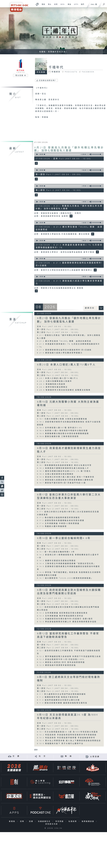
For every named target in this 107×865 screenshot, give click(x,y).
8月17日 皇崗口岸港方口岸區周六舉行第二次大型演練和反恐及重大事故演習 (69, 496)
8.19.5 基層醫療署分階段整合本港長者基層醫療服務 (63, 434)
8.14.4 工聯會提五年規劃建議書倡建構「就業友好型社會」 (66, 564)
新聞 (55, 5)
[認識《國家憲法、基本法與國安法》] (40, 796)
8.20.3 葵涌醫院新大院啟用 (51, 384)
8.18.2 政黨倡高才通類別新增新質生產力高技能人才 (63, 468)
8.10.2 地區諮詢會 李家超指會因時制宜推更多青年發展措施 (67, 735)
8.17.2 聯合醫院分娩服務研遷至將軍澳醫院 (58, 518)
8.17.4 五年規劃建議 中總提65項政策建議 (59, 523)
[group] (90, 154)
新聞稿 (12, 821)
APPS (75, 5)
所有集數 (41, 72)
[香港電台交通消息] (9, 756)
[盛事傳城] (92, 796)
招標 (31, 821)
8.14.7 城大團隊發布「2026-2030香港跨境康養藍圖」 (65, 578)
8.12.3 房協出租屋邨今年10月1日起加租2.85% (60, 659)
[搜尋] (103, 3)
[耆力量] (66, 796)
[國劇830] (14, 781)
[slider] (96, 154)
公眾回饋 (95, 757)
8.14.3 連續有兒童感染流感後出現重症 (56, 561)
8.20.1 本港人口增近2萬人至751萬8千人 (57, 378)
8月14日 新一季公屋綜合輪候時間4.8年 (64, 538)
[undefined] (37, 4)
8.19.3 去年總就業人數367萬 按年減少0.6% (59, 428)
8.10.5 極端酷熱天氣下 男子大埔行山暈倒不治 (60, 744)
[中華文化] (14, 796)
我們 (81, 5)
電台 (48, 5)
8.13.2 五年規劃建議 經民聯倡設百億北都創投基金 (62, 613)
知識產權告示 (45, 821)
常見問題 (60, 821)
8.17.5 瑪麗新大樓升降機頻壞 (52, 526)
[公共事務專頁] (66, 781)
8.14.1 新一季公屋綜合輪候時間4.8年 (56, 552)
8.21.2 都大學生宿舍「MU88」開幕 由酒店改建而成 (64, 341)
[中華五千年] (66, 810)
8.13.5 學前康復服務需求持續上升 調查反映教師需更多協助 (67, 622)
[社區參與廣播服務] (92, 781)
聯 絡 (68, 756)
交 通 (16, 756)
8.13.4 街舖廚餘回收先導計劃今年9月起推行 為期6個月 (65, 619)
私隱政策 (73, 821)
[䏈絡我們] (62, 756)
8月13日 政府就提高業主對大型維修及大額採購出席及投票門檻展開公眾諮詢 (69, 592)
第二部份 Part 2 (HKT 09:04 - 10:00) (58, 332)
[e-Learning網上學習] (40, 781)
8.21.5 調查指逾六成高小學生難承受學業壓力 (60, 353)
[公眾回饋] (87, 757)
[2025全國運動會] (14, 767)
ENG (92, 4)
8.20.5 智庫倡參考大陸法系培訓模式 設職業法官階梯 (63, 390)
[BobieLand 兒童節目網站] (92, 767)
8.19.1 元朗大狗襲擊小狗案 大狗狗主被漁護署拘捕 (62, 419)
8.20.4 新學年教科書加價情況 (52, 387)
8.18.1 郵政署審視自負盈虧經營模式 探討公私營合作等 (64, 465)
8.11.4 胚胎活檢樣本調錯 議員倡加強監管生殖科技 (62, 703)
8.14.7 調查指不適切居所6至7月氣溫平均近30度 (61, 483)
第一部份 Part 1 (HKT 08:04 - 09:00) (58, 329)
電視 (42, 5)
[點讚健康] (66, 767)
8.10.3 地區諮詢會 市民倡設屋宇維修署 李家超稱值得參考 (66, 738)
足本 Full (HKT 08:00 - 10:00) (54, 327)
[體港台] (40, 767)
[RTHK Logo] (17, 6)
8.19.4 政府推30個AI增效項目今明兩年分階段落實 (62, 431)
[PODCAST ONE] (40, 810)
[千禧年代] (36, 163)
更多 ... (36, 750)
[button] (37, 154)
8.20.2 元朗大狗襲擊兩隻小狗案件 (54, 381)
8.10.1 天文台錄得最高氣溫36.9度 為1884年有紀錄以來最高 (67, 732)
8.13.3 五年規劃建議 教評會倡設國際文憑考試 (60, 616)
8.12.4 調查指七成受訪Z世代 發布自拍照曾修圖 (61, 662)
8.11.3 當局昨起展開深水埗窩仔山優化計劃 (58, 700)
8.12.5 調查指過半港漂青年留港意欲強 (56, 665)
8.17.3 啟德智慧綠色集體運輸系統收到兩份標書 (60, 521)
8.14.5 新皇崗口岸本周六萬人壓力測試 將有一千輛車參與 (65, 477)
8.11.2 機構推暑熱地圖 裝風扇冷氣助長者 (58, 697)
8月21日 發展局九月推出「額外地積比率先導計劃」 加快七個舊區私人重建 (69, 149)
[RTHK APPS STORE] (14, 810)
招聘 (22, 821)
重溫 (68, 5)
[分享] (36, 756)
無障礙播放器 (88, 821)
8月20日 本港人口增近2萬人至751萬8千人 (66, 364)
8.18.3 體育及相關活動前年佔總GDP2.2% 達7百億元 (64, 471)
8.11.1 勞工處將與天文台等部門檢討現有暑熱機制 (61, 694)
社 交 (42, 756)
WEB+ (62, 5)
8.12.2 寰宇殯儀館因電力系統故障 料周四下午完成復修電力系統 (70, 657)
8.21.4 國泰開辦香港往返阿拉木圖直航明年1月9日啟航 (64, 350)
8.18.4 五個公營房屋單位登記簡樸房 (55, 474)
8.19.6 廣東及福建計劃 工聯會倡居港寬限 (58, 437)
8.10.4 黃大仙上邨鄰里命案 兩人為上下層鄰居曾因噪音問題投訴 (69, 741)
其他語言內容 (52, 824)
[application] (68, 154)
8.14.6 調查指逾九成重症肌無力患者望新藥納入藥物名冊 (65, 480)
